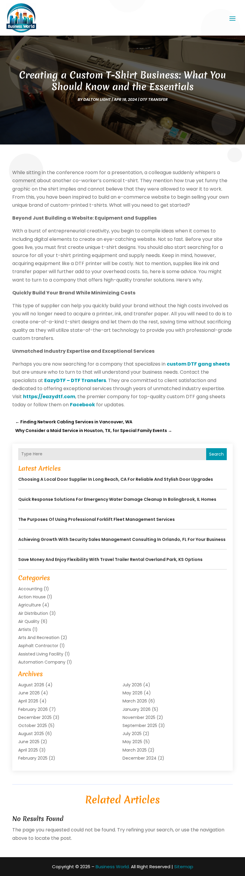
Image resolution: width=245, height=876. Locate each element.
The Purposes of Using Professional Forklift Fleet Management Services (96, 519)
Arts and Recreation (38, 638)
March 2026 (134, 701)
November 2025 (138, 717)
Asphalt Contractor (38, 646)
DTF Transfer (154, 99)
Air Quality (28, 621)
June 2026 (29, 693)
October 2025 (32, 726)
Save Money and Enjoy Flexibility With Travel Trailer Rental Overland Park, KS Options (110, 559)
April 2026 (28, 701)
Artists (24, 629)
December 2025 (35, 717)
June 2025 (28, 742)
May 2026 (132, 693)
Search (216, 454)
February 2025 (33, 758)
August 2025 (31, 734)
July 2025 (132, 734)
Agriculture (29, 605)
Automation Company (41, 662)
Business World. (113, 866)
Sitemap (183, 866)
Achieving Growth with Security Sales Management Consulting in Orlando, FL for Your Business (122, 539)
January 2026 (136, 709)
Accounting (30, 589)
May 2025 (132, 742)
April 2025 (28, 750)
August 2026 (31, 685)
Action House (32, 597)
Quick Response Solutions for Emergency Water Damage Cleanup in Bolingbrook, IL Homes (117, 499)
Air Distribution (33, 613)
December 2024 (139, 758)
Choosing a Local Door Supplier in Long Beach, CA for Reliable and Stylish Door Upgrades (115, 479)
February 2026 (33, 709)
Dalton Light (97, 99)
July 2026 (132, 685)
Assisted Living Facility (40, 654)
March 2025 (134, 750)
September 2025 (139, 726)
